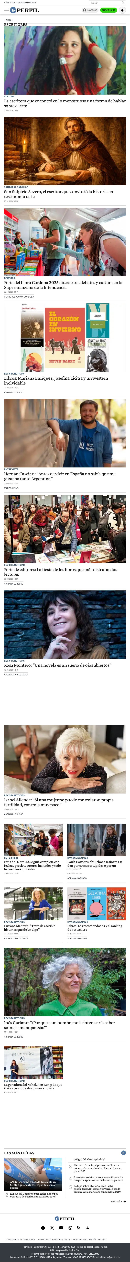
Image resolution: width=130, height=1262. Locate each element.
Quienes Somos (27, 1240)
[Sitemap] (87, 1228)
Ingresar (92, 10)
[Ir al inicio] (24, 10)
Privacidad (57, 1240)
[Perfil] (65, 1220)
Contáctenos (44, 1240)
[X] (52, 1228)
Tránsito (102, 1240)
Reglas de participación (84, 1240)
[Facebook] (43, 1228)
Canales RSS (13, 1240)
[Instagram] (70, 1228)
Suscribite (109, 10)
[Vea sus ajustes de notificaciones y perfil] (122, 10)
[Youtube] (61, 1228)
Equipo (67, 1240)
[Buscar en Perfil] (123, 2)
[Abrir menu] (6, 10)
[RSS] (78, 1228)
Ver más (116, 1201)
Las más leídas (19, 1152)
